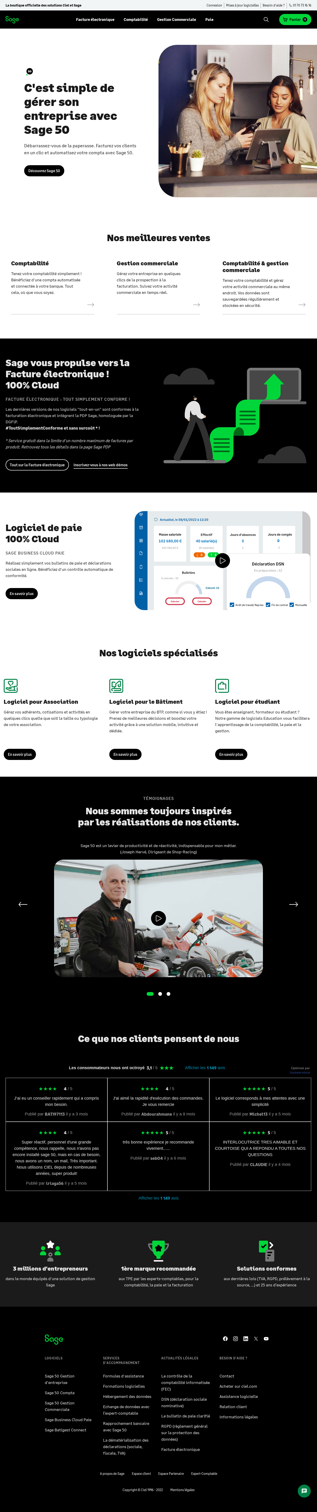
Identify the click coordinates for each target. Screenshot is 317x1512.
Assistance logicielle (239, 1396)
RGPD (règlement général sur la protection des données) (184, 1432)
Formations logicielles (124, 1386)
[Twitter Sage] (257, 1338)
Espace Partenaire (171, 1474)
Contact (227, 1375)
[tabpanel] (158, 909)
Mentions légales (182, 1490)
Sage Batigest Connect (65, 1429)
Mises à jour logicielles (242, 5)
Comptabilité (136, 19)
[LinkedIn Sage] (247, 1338)
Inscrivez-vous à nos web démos (101, 465)
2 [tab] (160, 994)
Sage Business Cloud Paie (68, 1419)
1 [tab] (150, 994)
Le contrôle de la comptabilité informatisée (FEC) (185, 1382)
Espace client (141, 1474)
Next (292, 904)
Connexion (214, 5)
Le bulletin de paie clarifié (185, 1415)
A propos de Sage (112, 1474)
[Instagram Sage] (236, 1338)
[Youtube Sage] (267, 1338)
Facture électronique (95, 19)
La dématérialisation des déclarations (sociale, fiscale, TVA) (126, 1446)
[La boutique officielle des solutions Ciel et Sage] (12, 19)
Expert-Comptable (204, 1474)
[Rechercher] (266, 19)
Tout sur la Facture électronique (37, 465)
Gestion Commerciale (176, 19)
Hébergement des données (127, 1396)
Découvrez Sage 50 (44, 170)
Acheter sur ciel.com (238, 1386)
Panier (297, 19)
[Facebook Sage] (226, 1338)
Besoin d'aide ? (274, 5)
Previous (22, 904)
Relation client (233, 1406)
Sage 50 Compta (59, 1392)
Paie (209, 19)
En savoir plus (22, 593)
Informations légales (239, 1416)
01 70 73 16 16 (301, 5)
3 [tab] (168, 994)
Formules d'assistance (123, 1375)
